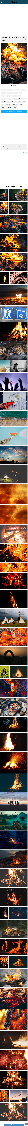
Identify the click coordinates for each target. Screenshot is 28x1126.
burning (14, 101)
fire (20, 93)
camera (23, 90)
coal (21, 104)
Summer (3, 90)
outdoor (3, 93)
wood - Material (22, 101)
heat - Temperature (5, 101)
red (2, 104)
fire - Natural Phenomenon (19, 98)
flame (3, 95)
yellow (3, 107)
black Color (15, 104)
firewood (3, 98)
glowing (9, 107)
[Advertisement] (14, 20)
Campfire (10, 90)
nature (9, 93)
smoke (9, 98)
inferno (15, 107)
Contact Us (25, 152)
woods (8, 95)
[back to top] (26, 1124)
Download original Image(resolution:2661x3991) (14, 111)
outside (15, 93)
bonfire (14, 95)
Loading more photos (14, 1124)
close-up (8, 104)
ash (19, 95)
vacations (17, 90)
